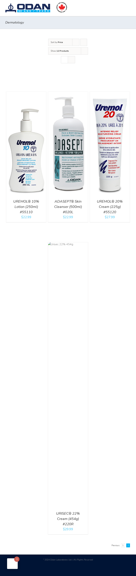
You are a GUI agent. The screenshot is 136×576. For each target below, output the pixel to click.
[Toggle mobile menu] (129, 5)
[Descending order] (83, 42)
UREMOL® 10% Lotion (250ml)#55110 (26, 206)
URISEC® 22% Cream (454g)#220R (68, 518)
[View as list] (71, 59)
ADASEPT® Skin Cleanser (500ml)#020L (68, 206)
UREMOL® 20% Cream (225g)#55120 (110, 206)
